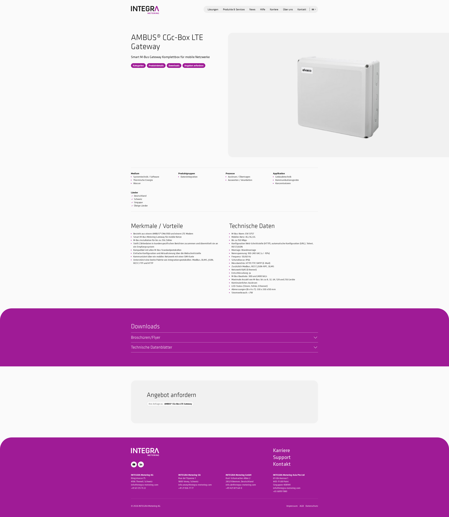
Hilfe (262, 9)
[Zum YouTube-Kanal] (134, 464)
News (252, 9)
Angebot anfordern (193, 65)
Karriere (274, 9)
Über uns (288, 9)
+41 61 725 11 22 (138, 488)
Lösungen (213, 9)
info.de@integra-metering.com (241, 484)
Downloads (174, 65)
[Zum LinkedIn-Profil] (141, 464)
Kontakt (301, 9)
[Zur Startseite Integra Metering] (145, 10)
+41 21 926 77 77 (186, 488)
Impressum (292, 505)
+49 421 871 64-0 (234, 488)
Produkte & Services (234, 9)
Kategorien (138, 65)
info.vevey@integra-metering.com (195, 484)
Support (282, 457)
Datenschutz (312, 505)
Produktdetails (156, 65)
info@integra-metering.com (144, 484)
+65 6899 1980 (280, 491)
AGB (302, 505)
